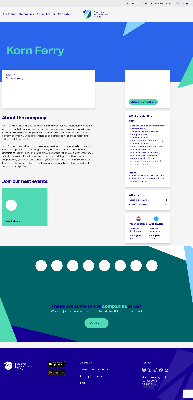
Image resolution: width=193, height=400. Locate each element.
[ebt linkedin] (155, 370)
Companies (26, 14)
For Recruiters (164, 3)
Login (186, 3)
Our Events (9, 14)
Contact (147, 3)
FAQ (178, 3)
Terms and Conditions (94, 369)
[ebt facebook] (150, 370)
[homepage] (96, 14)
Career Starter (46, 14)
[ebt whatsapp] (161, 370)
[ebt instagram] (144, 370)
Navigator (64, 14)
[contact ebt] (167, 370)
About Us (133, 3)
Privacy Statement (92, 376)
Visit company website (143, 102)
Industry (10, 74)
